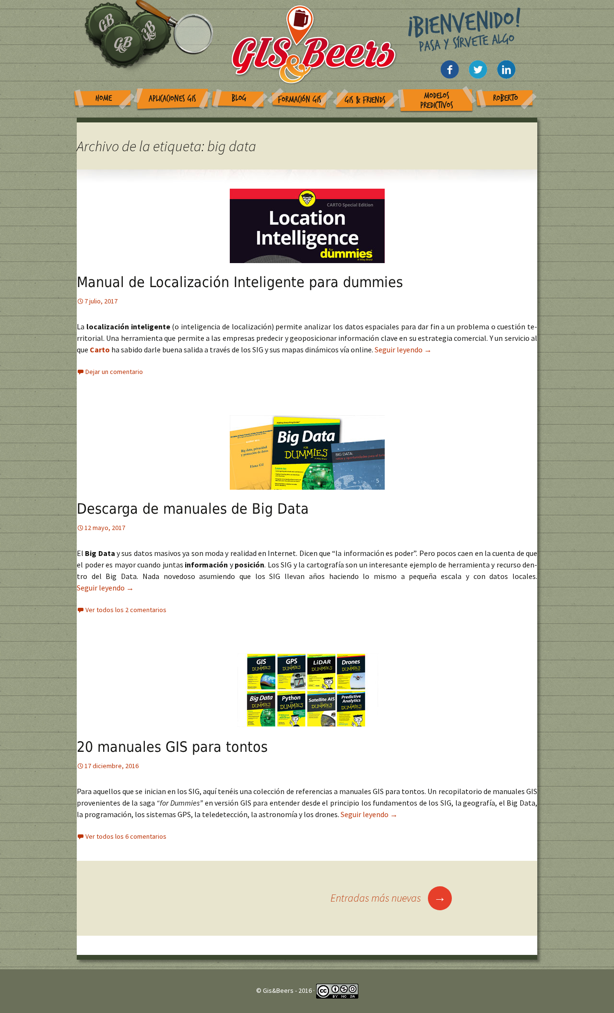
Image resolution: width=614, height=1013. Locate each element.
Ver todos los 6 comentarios (125, 836)
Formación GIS (299, 100)
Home (103, 98)
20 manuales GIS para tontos (172, 746)
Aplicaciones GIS (172, 99)
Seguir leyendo (403, 349)
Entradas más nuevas (388, 897)
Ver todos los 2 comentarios (125, 609)
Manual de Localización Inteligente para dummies (240, 282)
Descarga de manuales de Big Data (193, 508)
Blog (239, 98)
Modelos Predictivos (436, 100)
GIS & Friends (365, 100)
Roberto (505, 98)
